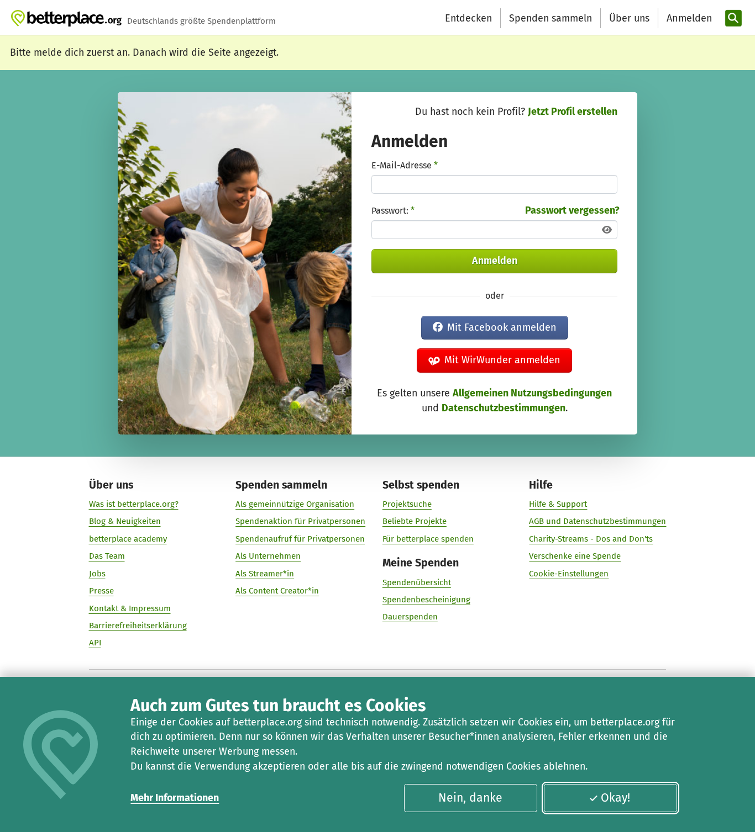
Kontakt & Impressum (130, 608)
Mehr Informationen (174, 798)
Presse (101, 591)
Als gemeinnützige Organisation (294, 504)
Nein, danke (470, 798)
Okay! (615, 798)
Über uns (629, 18)
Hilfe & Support (558, 504)
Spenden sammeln (550, 18)
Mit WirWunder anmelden (502, 360)
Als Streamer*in (264, 574)
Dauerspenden (410, 617)
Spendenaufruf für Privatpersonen (300, 539)
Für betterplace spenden (428, 539)
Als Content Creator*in (277, 591)
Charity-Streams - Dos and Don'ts (591, 539)
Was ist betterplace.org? (134, 504)
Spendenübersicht (416, 582)
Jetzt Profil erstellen (572, 111)
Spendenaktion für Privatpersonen (300, 521)
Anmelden (494, 261)
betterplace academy (128, 539)
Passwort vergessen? (572, 210)
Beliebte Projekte (414, 521)
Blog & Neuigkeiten (125, 521)
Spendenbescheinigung (426, 600)
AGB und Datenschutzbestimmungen (597, 521)
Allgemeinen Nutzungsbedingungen (532, 393)
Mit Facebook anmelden (502, 327)
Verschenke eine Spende (575, 556)
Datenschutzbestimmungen (503, 408)
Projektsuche (407, 504)
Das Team (107, 556)
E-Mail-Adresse (404, 165)
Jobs (97, 574)
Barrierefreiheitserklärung (138, 625)
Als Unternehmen (268, 556)
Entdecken (468, 18)
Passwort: (393, 210)
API (95, 643)
